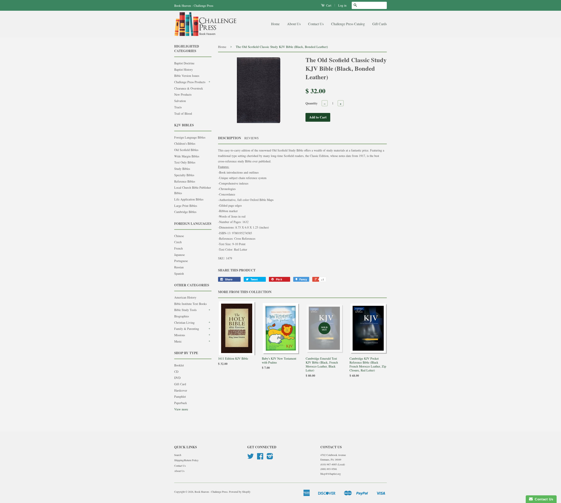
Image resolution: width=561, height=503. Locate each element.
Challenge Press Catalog (348, 23)
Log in (342, 5)
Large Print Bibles (185, 206)
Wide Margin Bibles (186, 156)
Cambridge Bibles (185, 212)
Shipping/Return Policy (186, 460)
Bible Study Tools (185, 310)
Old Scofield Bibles (186, 150)
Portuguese (181, 261)
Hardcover (180, 390)
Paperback (180, 403)
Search (177, 455)
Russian (179, 267)
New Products (183, 94)
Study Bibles (182, 169)
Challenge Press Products (189, 82)
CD (176, 371)
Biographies (181, 316)
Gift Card (180, 384)
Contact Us (316, 23)
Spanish (179, 273)
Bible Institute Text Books (190, 304)
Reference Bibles (184, 181)
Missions (179, 335)
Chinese (179, 236)
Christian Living (184, 322)
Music (178, 341)
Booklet (179, 365)
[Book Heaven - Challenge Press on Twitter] (250, 457)
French (178, 248)
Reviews (251, 138)
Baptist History (183, 69)
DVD (177, 378)
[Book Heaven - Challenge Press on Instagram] (269, 457)
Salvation (180, 101)
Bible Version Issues (186, 76)
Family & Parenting (186, 329)
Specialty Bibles (184, 175)
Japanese (179, 255)
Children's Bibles (184, 143)
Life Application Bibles (188, 199)
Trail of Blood (183, 113)
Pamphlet (180, 396)
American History (185, 297)
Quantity (311, 103)
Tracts (178, 107)
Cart (328, 5)
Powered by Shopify (239, 491)
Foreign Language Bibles (189, 137)
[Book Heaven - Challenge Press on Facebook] (260, 457)
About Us (294, 23)
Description (229, 138)
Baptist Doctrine (184, 63)
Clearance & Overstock (188, 88)
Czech (178, 242)
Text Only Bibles (184, 162)
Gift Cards (379, 23)
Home (275, 23)
